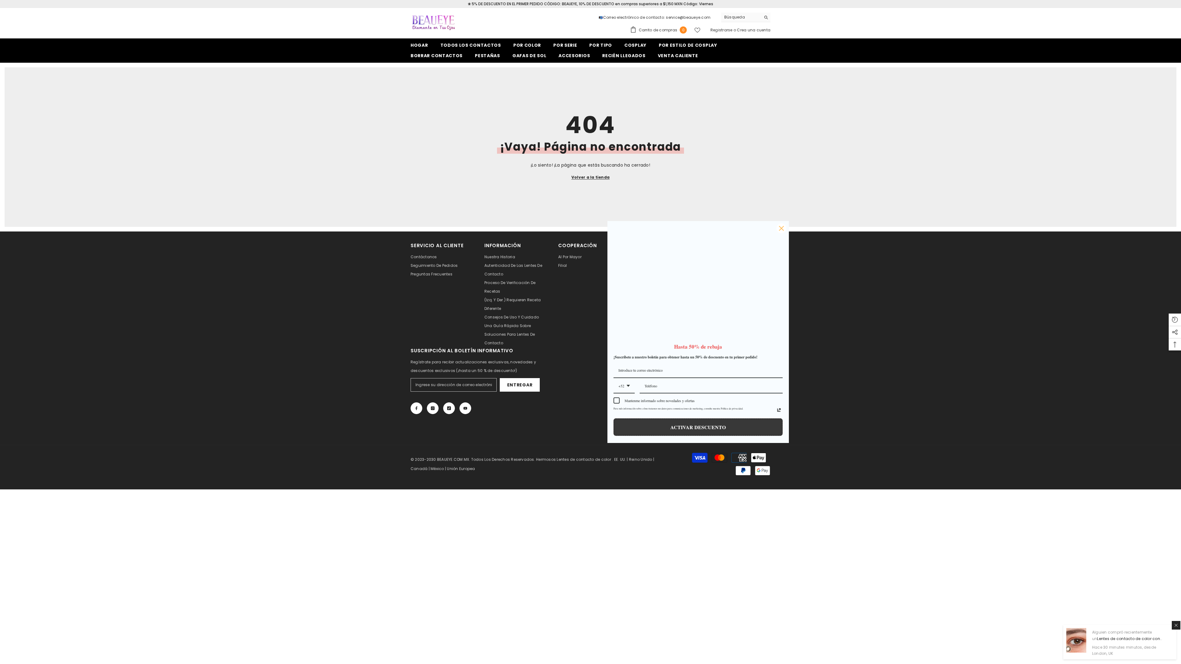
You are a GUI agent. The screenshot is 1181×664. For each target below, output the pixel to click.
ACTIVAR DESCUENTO (590, 427)
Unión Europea (461, 468)
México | (439, 468)
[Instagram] (433, 408)
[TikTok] (449, 408)
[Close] (673, 228)
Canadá (419, 468)
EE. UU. (620, 459)
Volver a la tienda (590, 177)
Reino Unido (640, 459)
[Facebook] (416, 408)
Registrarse (721, 30)
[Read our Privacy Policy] (671, 410)
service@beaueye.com (688, 17)
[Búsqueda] (745, 17)
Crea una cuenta (753, 30)
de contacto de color (590, 459)
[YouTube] (465, 408)
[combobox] (741, 17)
